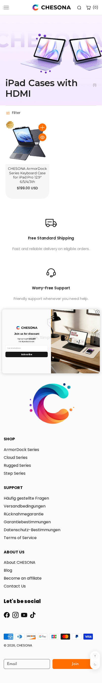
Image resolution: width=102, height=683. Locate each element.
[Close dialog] (97, 312)
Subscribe (26, 354)
